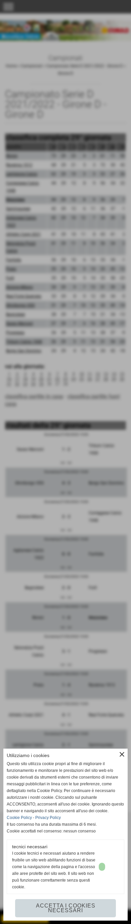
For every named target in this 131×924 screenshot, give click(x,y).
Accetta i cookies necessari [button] (65, 908)
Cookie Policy (19, 817)
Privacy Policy (48, 817)
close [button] (122, 754)
